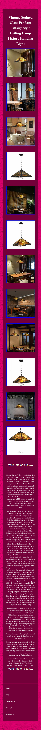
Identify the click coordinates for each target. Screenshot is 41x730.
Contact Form (10, 701)
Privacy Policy (10, 708)
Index (8, 688)
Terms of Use (10, 714)
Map (7, 694)
